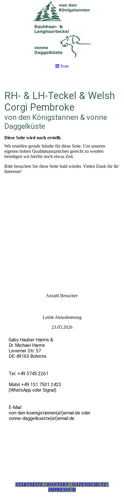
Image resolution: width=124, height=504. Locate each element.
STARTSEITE (29, 484)
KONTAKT (58, 484)
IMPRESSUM (62, 489)
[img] (62, 29)
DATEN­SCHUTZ (89, 484)
